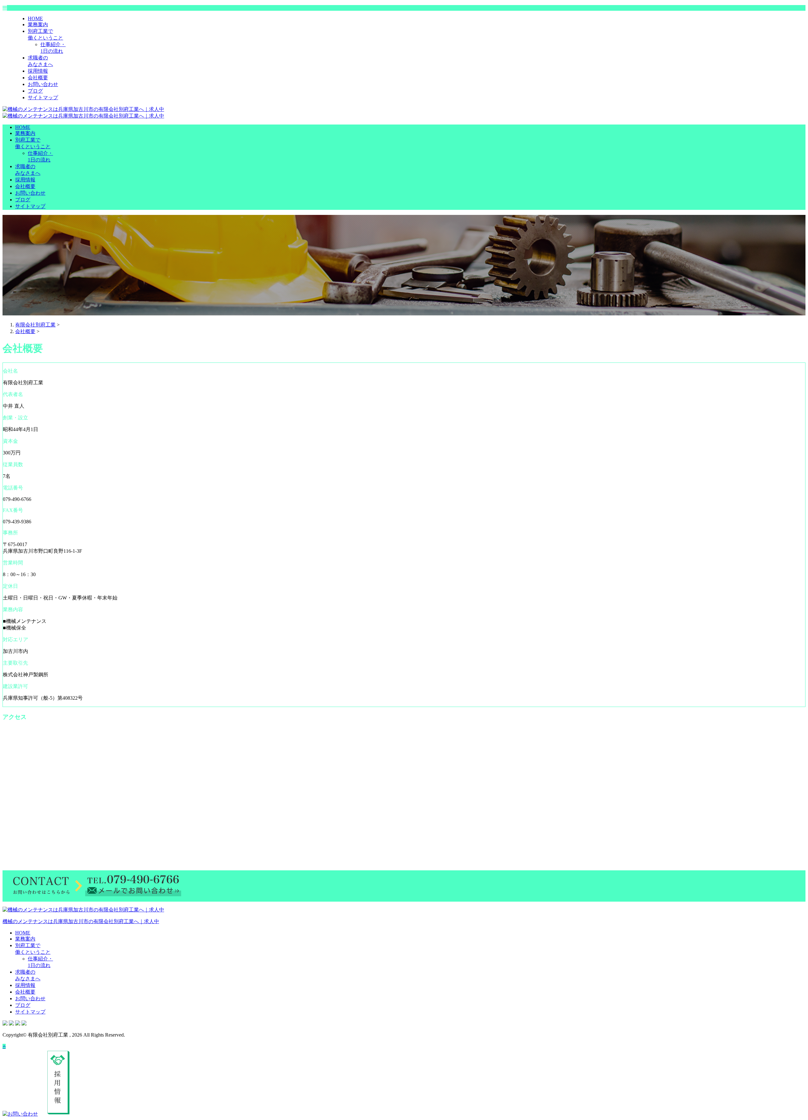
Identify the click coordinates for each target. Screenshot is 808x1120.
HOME (35, 18)
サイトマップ (43, 97)
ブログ (35, 91)
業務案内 (38, 24)
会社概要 (38, 77)
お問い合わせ (43, 84)
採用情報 (38, 71)
